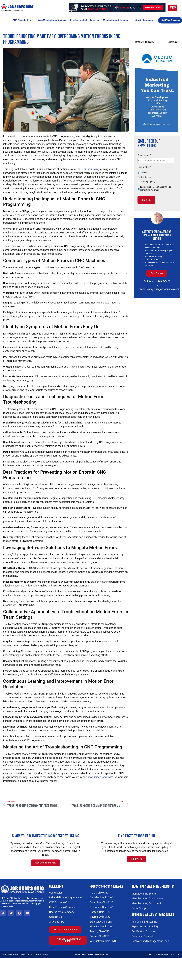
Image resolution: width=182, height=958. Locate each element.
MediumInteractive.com (98, 954)
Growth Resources (144, 20)
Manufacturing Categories (115, 20)
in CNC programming (87, 169)
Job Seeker (146, 177)
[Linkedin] (3, 913)
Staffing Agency (148, 181)
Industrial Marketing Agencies (84, 20)
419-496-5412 (162, 281)
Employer (145, 173)
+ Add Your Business (170, 20)
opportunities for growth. (100, 777)
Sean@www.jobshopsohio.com (163, 289)
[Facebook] (19, 913)
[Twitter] (11, 913)
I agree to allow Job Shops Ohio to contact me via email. (155, 188)
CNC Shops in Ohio (22, 20)
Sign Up (146, 199)
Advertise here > (173, 8)
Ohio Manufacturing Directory (52, 20)
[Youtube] (27, 913)
